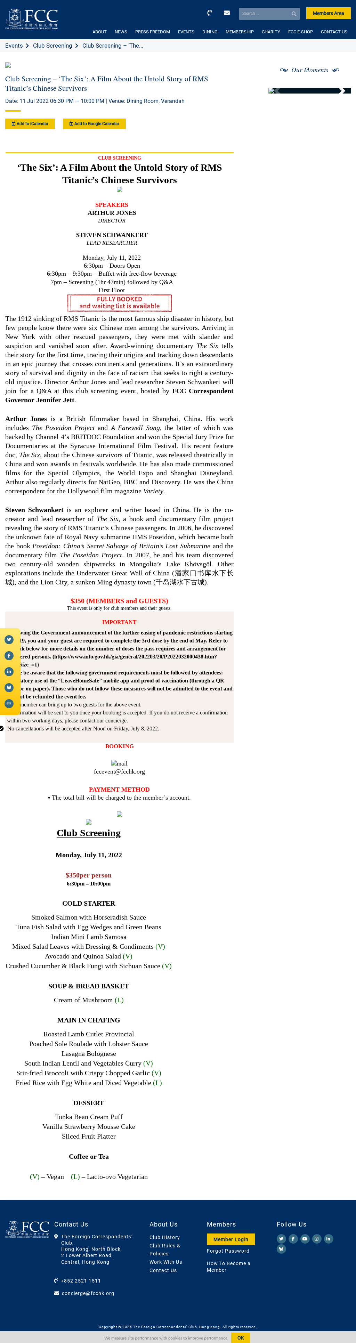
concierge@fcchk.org (88, 1293)
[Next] (338, 90)
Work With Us (165, 1262)
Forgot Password (228, 1251)
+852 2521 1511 (81, 1281)
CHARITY (271, 31)
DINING (210, 31)
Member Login (231, 1239)
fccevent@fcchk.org (119, 771)
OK (240, 1338)
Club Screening (52, 45)
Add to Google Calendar (96, 123)
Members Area (328, 13)
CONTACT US (334, 31)
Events (14, 45)
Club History (164, 1237)
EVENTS (186, 31)
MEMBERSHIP (240, 31)
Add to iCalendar (32, 123)
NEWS (121, 31)
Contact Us (163, 1270)
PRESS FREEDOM (152, 31)
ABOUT (99, 31)
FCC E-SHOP (300, 31)
